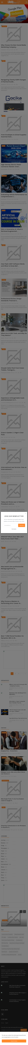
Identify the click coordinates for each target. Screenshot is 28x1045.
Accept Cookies (14, 1041)
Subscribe (21, 525)
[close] (25, 513)
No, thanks (14, 529)
